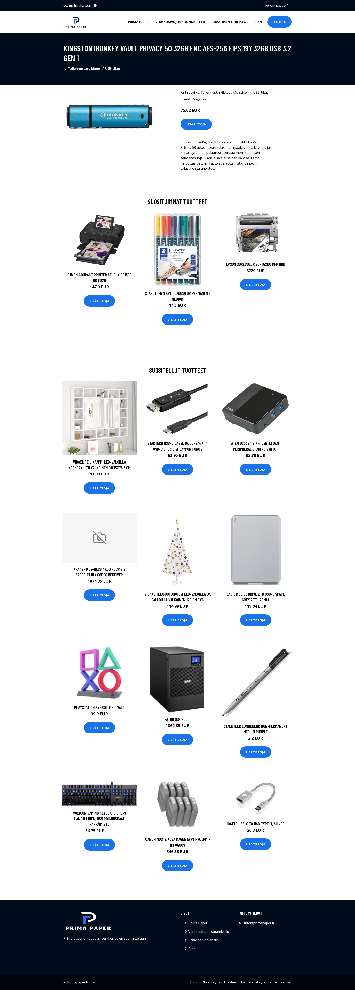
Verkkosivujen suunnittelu (180, 22)
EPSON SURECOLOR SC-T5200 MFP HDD (255, 264)
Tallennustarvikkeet (84, 68)
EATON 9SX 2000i (177, 719)
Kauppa (279, 22)
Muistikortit (242, 92)
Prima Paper (138, 22)
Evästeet (230, 982)
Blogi (259, 22)
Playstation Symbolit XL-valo (99, 707)
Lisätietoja (196, 124)
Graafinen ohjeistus (229, 22)
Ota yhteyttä (211, 982)
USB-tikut (113, 68)
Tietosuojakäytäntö (255, 982)
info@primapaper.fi (275, 5)
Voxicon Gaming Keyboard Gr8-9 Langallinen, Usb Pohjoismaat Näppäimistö (99, 818)
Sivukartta (282, 982)
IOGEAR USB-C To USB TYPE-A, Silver (256, 823)
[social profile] (95, 5)
